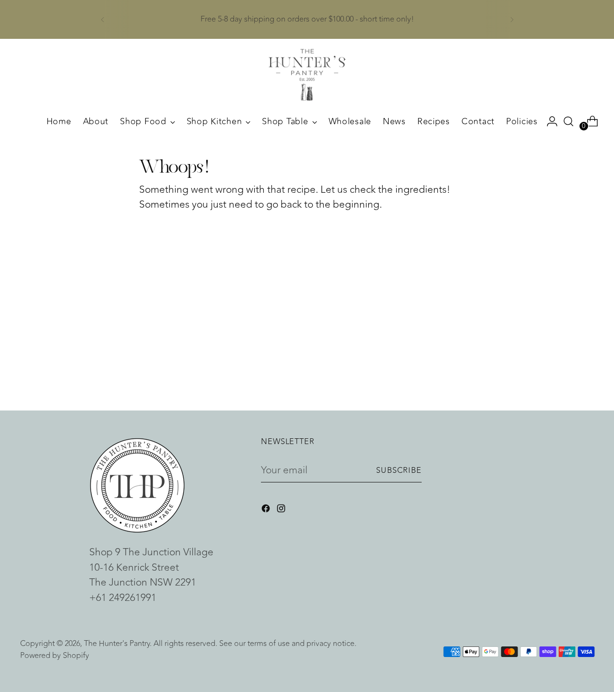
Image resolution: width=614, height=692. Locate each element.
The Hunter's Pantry (117, 643)
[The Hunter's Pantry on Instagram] (282, 510)
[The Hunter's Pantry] (307, 74)
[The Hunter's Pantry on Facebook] (266, 510)
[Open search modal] (568, 121)
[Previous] (102, 19)
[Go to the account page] (548, 121)
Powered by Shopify (54, 655)
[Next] (511, 19)
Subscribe (399, 470)
